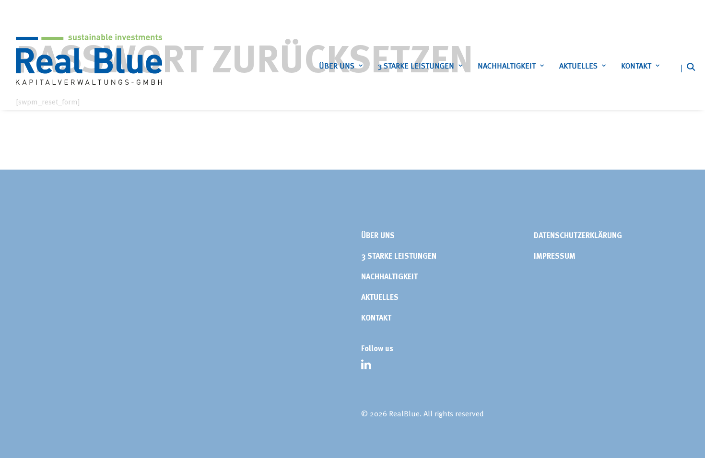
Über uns (336, 65)
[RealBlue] (89, 59)
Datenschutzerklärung (578, 235)
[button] (685, 66)
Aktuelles (578, 65)
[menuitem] (340, 65)
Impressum (555, 256)
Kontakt (636, 65)
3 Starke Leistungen (416, 65)
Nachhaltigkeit (507, 65)
